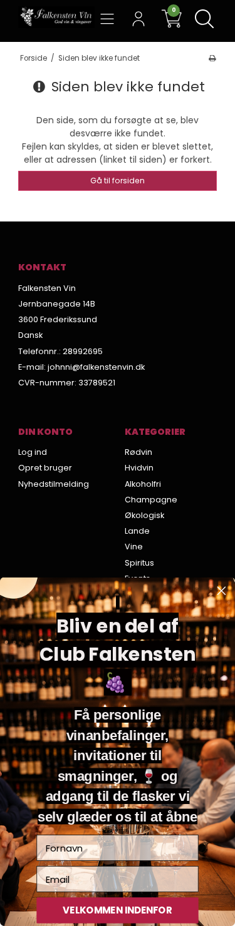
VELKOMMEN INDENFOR (117, 910)
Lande (137, 531)
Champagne (151, 499)
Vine (134, 546)
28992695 (83, 351)
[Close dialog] (221, 590)
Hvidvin (139, 467)
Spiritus (139, 562)
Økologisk (144, 515)
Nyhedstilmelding (53, 484)
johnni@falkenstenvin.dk (96, 367)
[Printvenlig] (212, 58)
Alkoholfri (143, 484)
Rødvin (138, 452)
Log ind (32, 452)
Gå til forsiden (117, 180)
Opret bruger (45, 467)
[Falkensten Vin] (56, 17)
